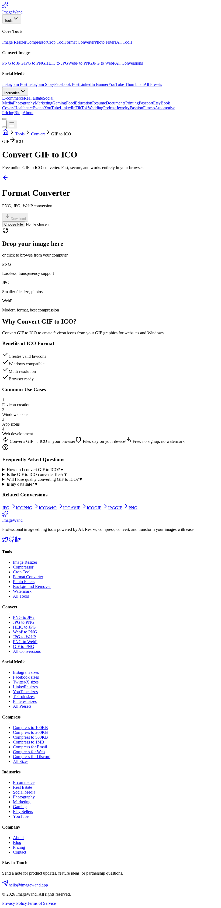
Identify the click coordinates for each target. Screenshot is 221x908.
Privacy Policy (14, 903)
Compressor (36, 42)
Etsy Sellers (23, 811)
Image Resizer (14, 42)
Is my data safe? (22, 484)
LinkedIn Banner (93, 84)
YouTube (52, 108)
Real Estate (33, 98)
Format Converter (79, 42)
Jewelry (123, 108)
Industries (12, 93)
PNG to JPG (13, 63)
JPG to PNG (34, 63)
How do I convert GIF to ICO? (35, 469)
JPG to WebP (103, 63)
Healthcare (23, 108)
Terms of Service (41, 903)
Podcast (109, 108)
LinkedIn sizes (25, 687)
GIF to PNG (23, 646)
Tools (8, 21)
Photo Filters (105, 42)
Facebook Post (66, 84)
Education (83, 103)
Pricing (8, 112)
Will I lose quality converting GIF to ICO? (45, 479)
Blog (18, 112)
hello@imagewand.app (28, 885)
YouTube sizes (25, 691)
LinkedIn (67, 108)
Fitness (149, 108)
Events (38, 108)
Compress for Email (30, 747)
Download (18, 219)
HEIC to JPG (56, 63)
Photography (24, 103)
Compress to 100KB (30, 727)
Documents (115, 103)
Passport (146, 103)
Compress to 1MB (28, 742)
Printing (132, 103)
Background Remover (32, 586)
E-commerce (13, 98)
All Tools (124, 42)
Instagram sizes (26, 672)
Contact (19, 852)
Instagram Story (40, 84)
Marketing (43, 103)
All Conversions (129, 63)
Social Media (24, 792)
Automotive (165, 108)
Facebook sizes (26, 677)
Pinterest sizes (25, 701)
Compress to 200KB (30, 732)
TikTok (81, 108)
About (28, 112)
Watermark (22, 591)
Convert (38, 134)
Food (70, 103)
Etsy (157, 103)
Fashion (136, 108)
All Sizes (20, 761)
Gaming (59, 103)
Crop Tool (55, 42)
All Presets (153, 84)
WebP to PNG (80, 63)
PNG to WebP (25, 641)
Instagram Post (14, 84)
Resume (99, 103)
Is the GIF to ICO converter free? (37, 474)
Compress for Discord (31, 756)
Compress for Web (29, 751)
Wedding (95, 108)
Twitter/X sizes (26, 682)
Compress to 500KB (30, 737)
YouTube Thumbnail (126, 84)
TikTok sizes (23, 696)
